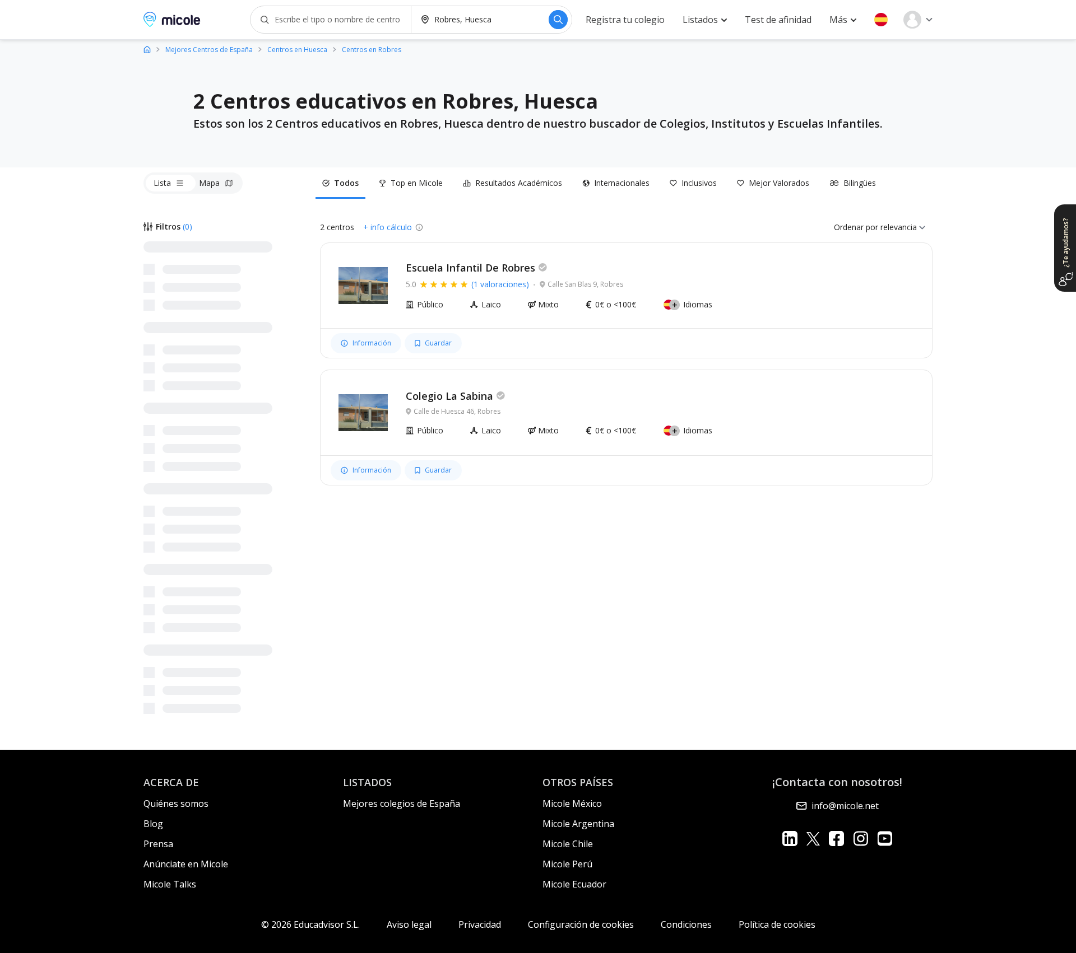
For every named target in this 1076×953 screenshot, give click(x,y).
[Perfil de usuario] (918, 20)
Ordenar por (856, 227)
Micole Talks (169, 884)
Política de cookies (777, 924)
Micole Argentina (578, 823)
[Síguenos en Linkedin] (789, 838)
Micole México (572, 803)
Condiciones (686, 924)
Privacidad (479, 924)
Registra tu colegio (625, 19)
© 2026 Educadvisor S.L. (310, 924)
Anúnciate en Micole (185, 864)
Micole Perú (567, 864)
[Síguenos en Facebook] (836, 838)
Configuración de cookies (581, 924)
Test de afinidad (778, 19)
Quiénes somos (175, 803)
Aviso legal (409, 924)
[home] (147, 49)
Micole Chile (567, 844)
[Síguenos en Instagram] (860, 838)
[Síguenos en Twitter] (813, 838)
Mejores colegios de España (401, 803)
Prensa (158, 844)
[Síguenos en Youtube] (884, 838)
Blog (153, 823)
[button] (881, 19)
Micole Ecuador (574, 884)
